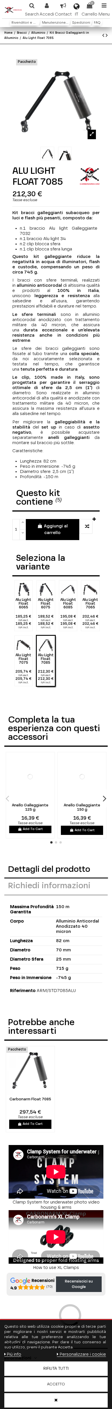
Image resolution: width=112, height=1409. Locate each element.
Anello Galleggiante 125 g (30, 807)
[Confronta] (26, 798)
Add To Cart (33, 829)
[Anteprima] (34, 798)
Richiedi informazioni (49, 886)
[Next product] (107, 36)
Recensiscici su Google (79, 1284)
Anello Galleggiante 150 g (82, 807)
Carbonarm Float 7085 (30, 1099)
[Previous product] (104, 36)
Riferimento (23, 991)
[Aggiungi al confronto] (86, 526)
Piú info (14, 1354)
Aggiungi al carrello (56, 529)
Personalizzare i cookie (82, 1354)
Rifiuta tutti (56, 1369)
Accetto (56, 1384)
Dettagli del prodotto (49, 870)
